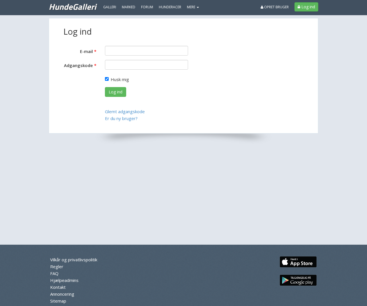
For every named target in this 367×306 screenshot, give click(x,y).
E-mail (86, 51)
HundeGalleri (72, 6)
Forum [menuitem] (147, 7)
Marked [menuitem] (128, 7)
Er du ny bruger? (121, 118)
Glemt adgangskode (125, 111)
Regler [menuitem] (56, 266)
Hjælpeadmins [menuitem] (64, 280)
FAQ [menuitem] (54, 273)
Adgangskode (78, 65)
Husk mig (120, 79)
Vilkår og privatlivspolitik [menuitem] (73, 259)
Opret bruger (276, 7)
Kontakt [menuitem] (58, 287)
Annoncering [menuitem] (62, 294)
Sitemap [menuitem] (58, 301)
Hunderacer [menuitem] (170, 7)
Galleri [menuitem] (109, 7)
